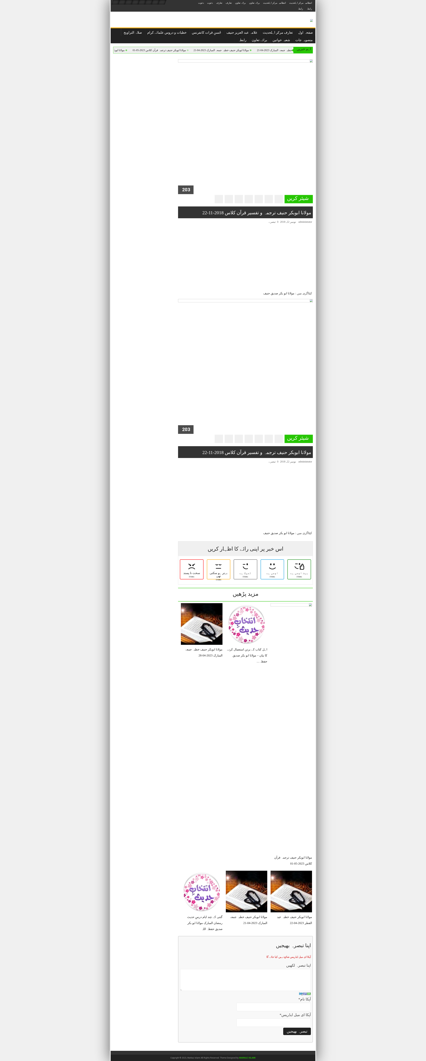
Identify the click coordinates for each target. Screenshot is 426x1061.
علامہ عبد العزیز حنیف (241, 32)
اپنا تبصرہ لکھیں (298, 965)
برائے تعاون (254, 3)
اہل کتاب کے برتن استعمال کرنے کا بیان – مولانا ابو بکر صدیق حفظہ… (247, 655)
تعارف (229, 3)
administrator (305, 221)
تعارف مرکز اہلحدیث (278, 32)
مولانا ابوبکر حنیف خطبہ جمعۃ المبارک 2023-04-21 (247, 50)
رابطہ (309, 8)
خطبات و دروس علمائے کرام (167, 32)
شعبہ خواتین (281, 40)
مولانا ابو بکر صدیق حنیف (278, 293)
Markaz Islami (247, 1058)
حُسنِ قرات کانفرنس (206, 32)
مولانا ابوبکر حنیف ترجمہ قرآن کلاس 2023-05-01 (185, 50)
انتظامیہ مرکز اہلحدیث (300, 3)
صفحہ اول (305, 32)
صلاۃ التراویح (133, 32)
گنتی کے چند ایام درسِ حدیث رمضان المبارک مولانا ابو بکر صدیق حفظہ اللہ (204, 923)
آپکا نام (304, 999)
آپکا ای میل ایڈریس (295, 1015)
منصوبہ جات (304, 40)
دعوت (210, 3)
